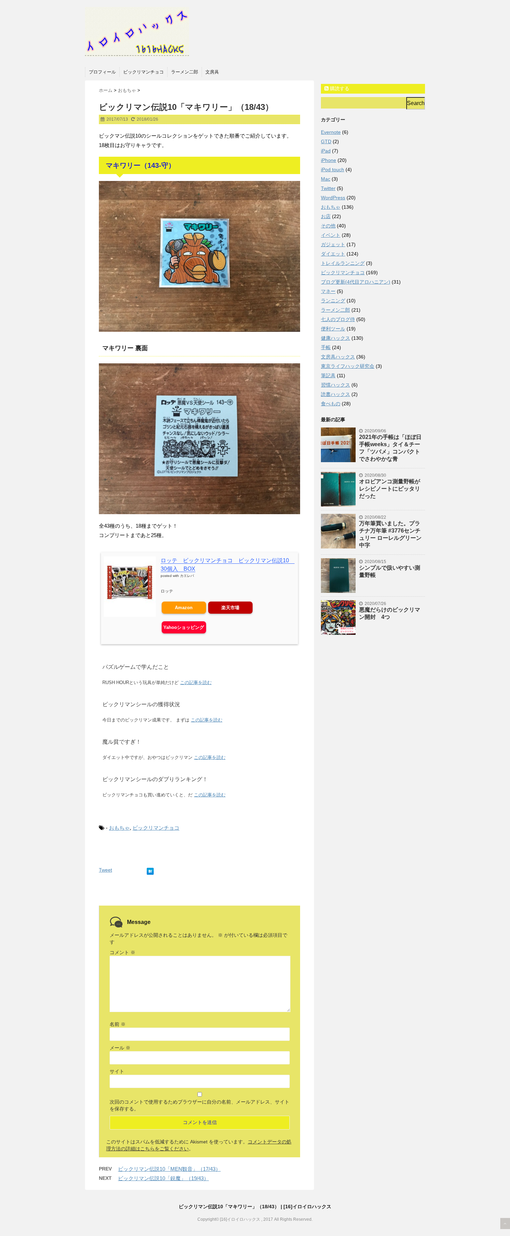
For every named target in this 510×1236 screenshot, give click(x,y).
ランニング (333, 300)
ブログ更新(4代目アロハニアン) (355, 282)
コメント (122, 952)
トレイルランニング (343, 263)
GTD (326, 141)
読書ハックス (335, 394)
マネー (328, 291)
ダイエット (333, 254)
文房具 (212, 72)
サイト (117, 1071)
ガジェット (333, 244)
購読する (339, 88)
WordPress (333, 197)
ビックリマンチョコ (143, 72)
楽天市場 (230, 607)
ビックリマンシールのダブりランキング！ (155, 779)
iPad (326, 151)
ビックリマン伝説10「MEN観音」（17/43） (169, 1169)
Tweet (105, 870)
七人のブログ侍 (338, 319)
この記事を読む (196, 682)
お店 (326, 216)
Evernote (331, 132)
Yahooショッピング (183, 627)
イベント (330, 235)
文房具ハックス (338, 357)
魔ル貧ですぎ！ (121, 742)
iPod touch (332, 169)
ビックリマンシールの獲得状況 (141, 704)
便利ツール (333, 328)
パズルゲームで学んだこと (135, 667)
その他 (328, 225)
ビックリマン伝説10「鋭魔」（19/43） (163, 1178)
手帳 (326, 347)
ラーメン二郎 (184, 72)
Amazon (184, 607)
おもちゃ (119, 828)
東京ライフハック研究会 (347, 366)
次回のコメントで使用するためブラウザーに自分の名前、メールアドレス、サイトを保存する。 (199, 1105)
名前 (118, 1024)
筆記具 (328, 375)
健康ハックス (335, 338)
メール (120, 1048)
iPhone (328, 160)
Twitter (328, 188)
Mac (325, 179)
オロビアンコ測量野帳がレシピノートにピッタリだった (389, 488)
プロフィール (102, 72)
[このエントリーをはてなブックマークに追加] (150, 870)
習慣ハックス (335, 385)
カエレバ (187, 576)
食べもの (330, 403)
